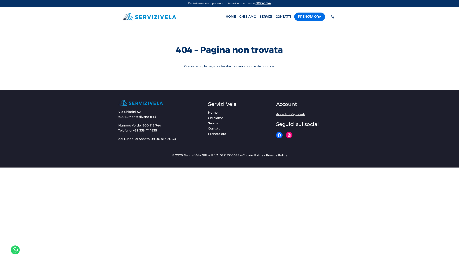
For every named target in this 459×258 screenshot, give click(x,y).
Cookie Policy (252, 155)
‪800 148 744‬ (263, 3)
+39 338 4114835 (145, 130)
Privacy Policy (276, 155)
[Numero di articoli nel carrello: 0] (332, 17)
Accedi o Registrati (290, 114)
